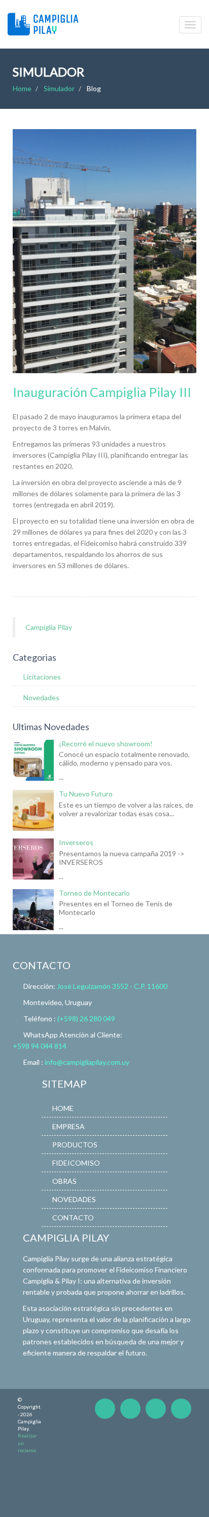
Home (22, 88)
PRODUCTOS (74, 1144)
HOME (63, 1108)
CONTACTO (73, 1217)
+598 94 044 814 (39, 1046)
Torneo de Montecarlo (94, 893)
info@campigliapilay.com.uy (87, 1062)
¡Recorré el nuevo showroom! (106, 743)
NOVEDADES (74, 1199)
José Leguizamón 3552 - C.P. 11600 (112, 986)
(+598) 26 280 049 (86, 1018)
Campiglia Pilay (48, 627)
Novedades (41, 697)
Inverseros (76, 842)
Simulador (59, 88)
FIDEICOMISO (76, 1163)
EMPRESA (68, 1126)
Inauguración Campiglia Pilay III (102, 392)
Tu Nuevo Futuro (86, 793)
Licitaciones (42, 676)
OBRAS (64, 1181)
